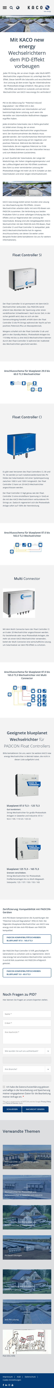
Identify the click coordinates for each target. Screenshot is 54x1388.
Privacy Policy (46, 1101)
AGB (19, 1376)
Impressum (8, 1376)
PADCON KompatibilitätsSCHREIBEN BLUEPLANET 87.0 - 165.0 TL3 (24, 939)
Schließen (12, 1109)
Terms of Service (12, 1103)
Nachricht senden (35, 1109)
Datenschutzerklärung (30, 1086)
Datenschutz (30, 1376)
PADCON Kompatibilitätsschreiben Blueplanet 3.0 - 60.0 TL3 (24, 972)
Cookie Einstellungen (12, 1380)
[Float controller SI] (22, 291)
